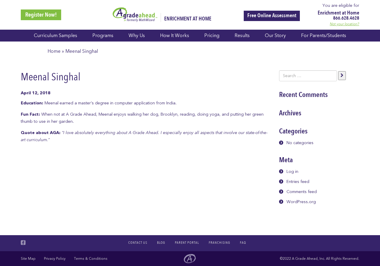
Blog (161, 242)
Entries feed (297, 181)
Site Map (28, 258)
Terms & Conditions (90, 258)
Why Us (137, 35)
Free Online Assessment (271, 15)
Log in (292, 171)
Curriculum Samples (55, 35)
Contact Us (137, 242)
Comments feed (301, 192)
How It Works (174, 35)
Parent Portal (187, 242)
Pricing (211, 35)
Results (242, 35)
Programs (102, 35)
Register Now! (41, 15)
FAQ (243, 242)
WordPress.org (301, 202)
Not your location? (344, 24)
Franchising (219, 242)
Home (54, 51)
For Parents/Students (323, 35)
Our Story (275, 35)
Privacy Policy (55, 258)
